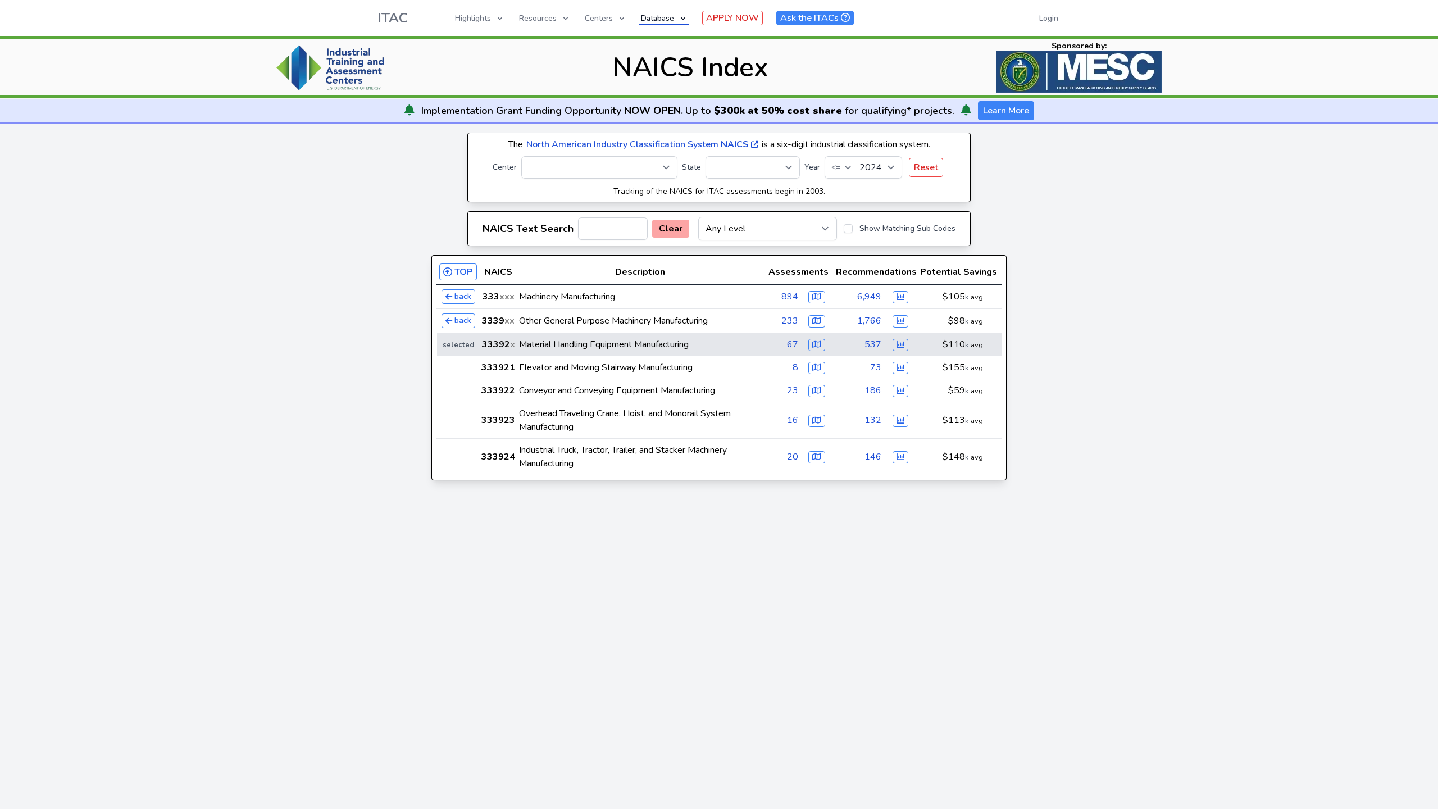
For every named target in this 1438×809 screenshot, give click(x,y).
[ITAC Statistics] (900, 297)
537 (872, 344)
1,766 (869, 321)
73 (875, 367)
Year (812, 167)
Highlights (473, 18)
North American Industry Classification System (637, 144)
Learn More (1006, 110)
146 (872, 457)
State (691, 167)
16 (792, 420)
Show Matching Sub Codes (907, 228)
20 (792, 457)
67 (792, 344)
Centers (599, 18)
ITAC (392, 18)
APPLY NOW (732, 18)
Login (1048, 18)
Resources (538, 18)
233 (789, 321)
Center (505, 167)
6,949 (869, 296)
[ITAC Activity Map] (816, 297)
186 (872, 390)
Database (657, 18)
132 (872, 420)
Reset (926, 167)
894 (789, 296)
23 (792, 390)
